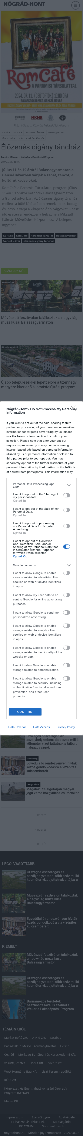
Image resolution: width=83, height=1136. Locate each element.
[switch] (66, 495)
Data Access (41, 727)
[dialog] (41, 568)
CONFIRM (25, 711)
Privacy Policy (65, 727)
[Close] (75, 409)
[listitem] (41, 485)
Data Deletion (17, 727)
